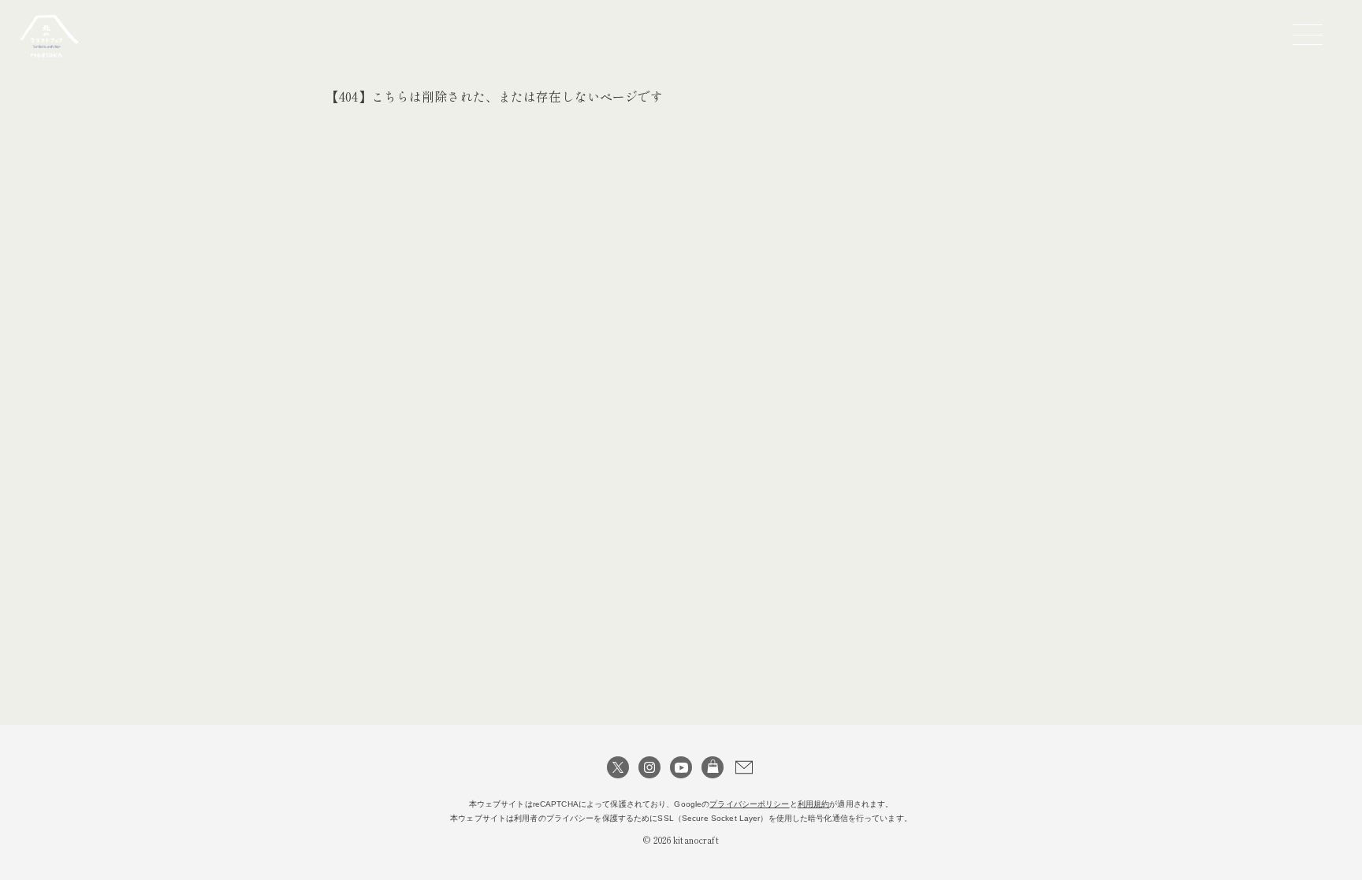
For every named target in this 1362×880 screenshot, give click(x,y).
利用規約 (814, 804)
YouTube (681, 767)
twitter (618, 767)
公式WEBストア (712, 767)
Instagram (649, 767)
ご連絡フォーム (744, 767)
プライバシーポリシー (749, 804)
